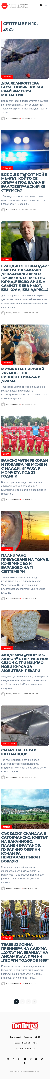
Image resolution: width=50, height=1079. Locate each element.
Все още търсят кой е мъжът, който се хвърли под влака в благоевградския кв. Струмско (24, 182)
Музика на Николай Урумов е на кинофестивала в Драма (22, 375)
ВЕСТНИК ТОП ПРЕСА (25, 1049)
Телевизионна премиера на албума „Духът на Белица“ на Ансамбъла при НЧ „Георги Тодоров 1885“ (25, 952)
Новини (17, 1043)
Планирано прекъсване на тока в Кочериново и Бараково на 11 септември (25, 563)
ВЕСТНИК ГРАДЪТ (30, 1043)
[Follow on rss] (25, 1063)
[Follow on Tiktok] (31, 1059)
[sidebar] (46, 5)
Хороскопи (28, 1037)
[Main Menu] (4, 6)
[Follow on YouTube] (25, 1059)
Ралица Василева (14, 313)
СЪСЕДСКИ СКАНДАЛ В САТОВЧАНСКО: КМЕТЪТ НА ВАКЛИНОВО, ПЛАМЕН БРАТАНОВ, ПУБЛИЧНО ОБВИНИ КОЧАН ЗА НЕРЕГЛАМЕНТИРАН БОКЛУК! (24, 847)
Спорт (6, 454)
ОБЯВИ (38, 1037)
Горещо (6, 260)
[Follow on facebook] (8, 1059)
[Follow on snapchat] (36, 1059)
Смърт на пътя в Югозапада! (18, 752)
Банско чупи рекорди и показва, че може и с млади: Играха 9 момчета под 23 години (24, 468)
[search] (41, 5)
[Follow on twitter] (14, 1059)
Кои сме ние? (15, 1037)
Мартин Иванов (13, 118)
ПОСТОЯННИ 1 (9, 744)
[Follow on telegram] (42, 1059)
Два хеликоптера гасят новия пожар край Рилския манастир (22, 89)
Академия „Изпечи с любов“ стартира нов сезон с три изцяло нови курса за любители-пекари (24, 663)
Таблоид (7, 77)
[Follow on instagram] (19, 1059)
